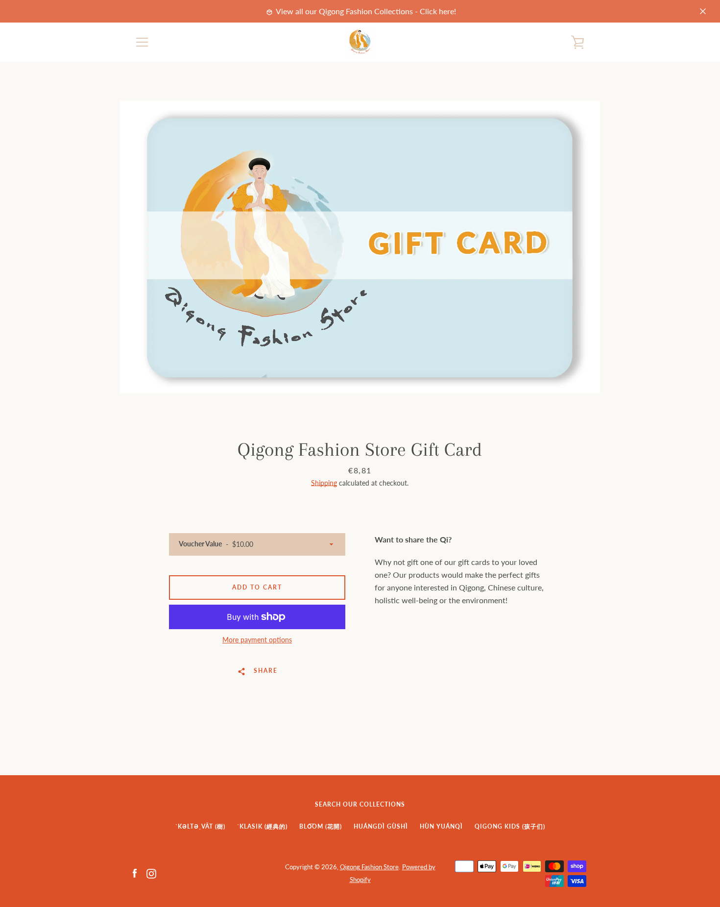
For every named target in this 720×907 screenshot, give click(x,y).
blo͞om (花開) (320, 826)
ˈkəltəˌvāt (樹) (200, 826)
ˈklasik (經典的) (262, 826)
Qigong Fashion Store (369, 867)
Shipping (324, 483)
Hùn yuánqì (441, 826)
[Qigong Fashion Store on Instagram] (151, 872)
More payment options (257, 640)
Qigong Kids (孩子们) (510, 826)
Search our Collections (360, 804)
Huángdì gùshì (381, 826)
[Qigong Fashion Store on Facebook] (135, 872)
